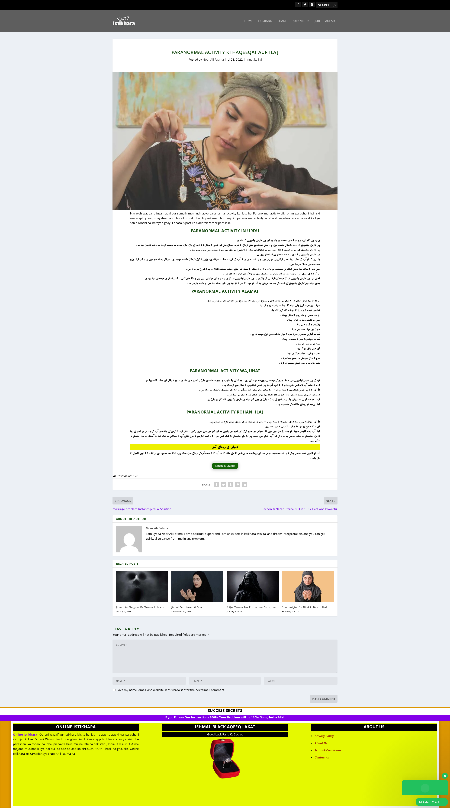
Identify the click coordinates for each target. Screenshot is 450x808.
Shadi (282, 21)
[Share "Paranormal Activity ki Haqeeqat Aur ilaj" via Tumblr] (230, 484)
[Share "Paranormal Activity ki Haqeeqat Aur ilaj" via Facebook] (216, 484)
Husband (265, 21)
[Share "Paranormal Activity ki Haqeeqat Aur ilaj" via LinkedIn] (244, 484)
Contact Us (322, 757)
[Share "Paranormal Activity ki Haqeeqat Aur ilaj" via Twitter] (223, 484)
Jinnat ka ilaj (254, 59)
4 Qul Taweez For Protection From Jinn (251, 607)
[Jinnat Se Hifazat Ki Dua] (197, 586)
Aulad (330, 21)
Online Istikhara (25, 734)
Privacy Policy (324, 736)
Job (317, 21)
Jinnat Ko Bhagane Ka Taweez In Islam (140, 607)
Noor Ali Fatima (213, 59)
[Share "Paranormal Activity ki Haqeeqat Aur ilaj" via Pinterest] (237, 484)
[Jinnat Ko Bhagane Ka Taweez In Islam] (142, 586)
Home (248, 21)
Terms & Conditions (328, 750)
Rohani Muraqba (225, 465)
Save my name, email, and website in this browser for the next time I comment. (171, 690)
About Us (321, 743)
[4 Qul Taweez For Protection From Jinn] (253, 586)
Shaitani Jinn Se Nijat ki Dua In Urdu (305, 607)
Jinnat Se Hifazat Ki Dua (186, 607)
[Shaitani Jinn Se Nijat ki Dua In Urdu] (308, 586)
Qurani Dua (300, 21)
